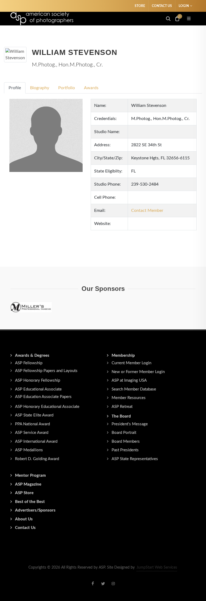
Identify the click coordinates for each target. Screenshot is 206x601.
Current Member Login (131, 363)
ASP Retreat (122, 407)
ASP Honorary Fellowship (37, 380)
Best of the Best (30, 502)
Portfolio (66, 88)
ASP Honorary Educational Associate (47, 407)
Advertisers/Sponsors (35, 510)
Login (184, 5)
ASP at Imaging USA (129, 380)
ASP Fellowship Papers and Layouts (46, 371)
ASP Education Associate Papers (43, 397)
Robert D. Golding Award (37, 459)
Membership (123, 356)
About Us (24, 519)
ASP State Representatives (135, 459)
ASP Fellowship (28, 363)
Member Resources (129, 398)
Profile (15, 88)
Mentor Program (30, 476)
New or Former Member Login (138, 372)
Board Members (126, 442)
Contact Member (147, 210)
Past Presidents (125, 450)
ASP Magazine (28, 484)
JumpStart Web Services (157, 567)
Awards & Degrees (32, 356)
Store (140, 5)
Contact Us (162, 5)
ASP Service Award (31, 433)
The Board (121, 416)
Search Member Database (134, 389)
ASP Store (24, 493)
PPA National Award (32, 424)
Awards (91, 88)
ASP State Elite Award (34, 415)
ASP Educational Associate (38, 389)
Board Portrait (124, 433)
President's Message (130, 424)
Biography (39, 88)
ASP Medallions (29, 450)
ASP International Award (36, 442)
